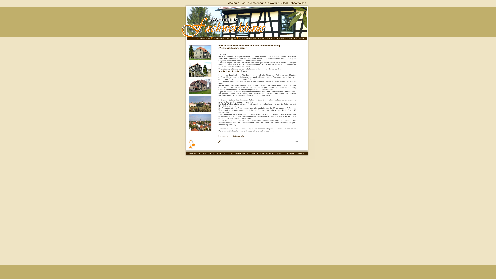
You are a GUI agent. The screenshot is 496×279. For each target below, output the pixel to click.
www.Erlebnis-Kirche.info (229, 71)
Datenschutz (238, 136)
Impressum (223, 136)
